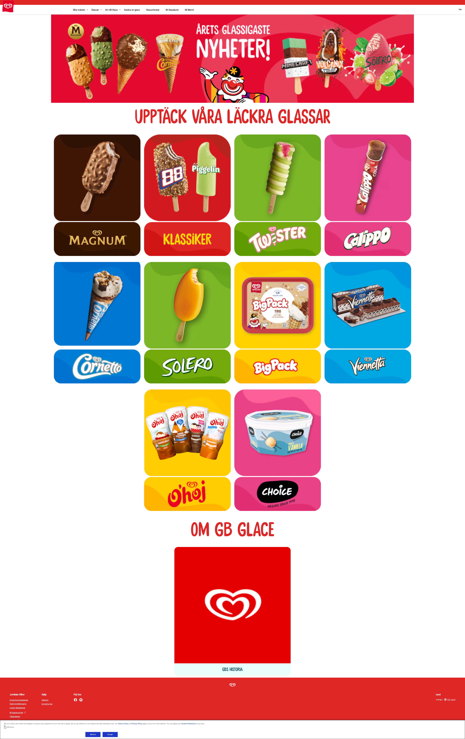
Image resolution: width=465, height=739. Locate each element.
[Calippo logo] (368, 239)
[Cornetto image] (97, 305)
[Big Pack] (277, 305)
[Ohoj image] (187, 432)
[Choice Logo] (277, 432)
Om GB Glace (111, 9)
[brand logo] (232, 685)
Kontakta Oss (47, 704)
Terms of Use (123, 724)
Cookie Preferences (188, 724)
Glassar (95, 9)
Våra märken (79, 9)
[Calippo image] (368, 178)
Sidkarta (45, 700)
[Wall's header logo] (8, 6)
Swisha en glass (132, 9)
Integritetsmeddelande (19, 700)
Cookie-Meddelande (17, 707)
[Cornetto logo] (97, 366)
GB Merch (189, 9)
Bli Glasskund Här (16, 712)
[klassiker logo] (187, 178)
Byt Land (451, 699)
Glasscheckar (152, 9)
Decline (93, 734)
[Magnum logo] (97, 239)
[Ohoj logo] (187, 494)
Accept (110, 734)
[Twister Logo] (277, 178)
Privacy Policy (137, 724)
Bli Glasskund (172, 9)
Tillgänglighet (15, 716)
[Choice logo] (277, 494)
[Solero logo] (187, 305)
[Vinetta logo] (368, 305)
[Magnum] (97, 178)
